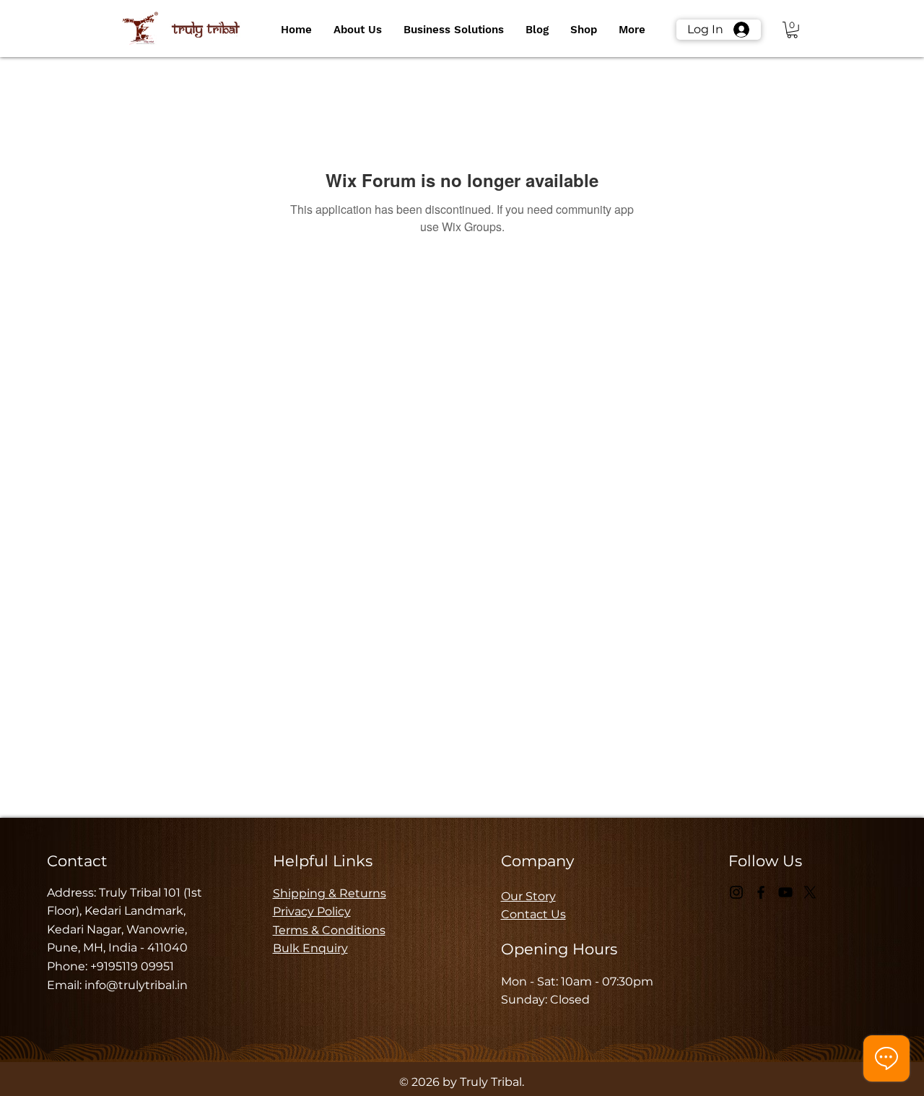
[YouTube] (785, 892)
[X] (810, 892)
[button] (358, 30)
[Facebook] (761, 892)
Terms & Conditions (329, 930)
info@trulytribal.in (136, 985)
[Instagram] (736, 892)
